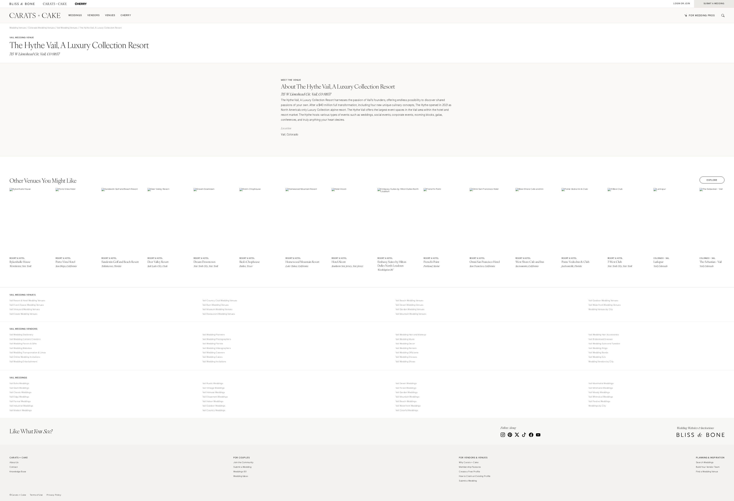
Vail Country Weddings (214, 410)
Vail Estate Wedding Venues (23, 314)
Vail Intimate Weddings (214, 392)
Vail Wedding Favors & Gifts (23, 343)
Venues (110, 15)
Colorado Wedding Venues (41, 28)
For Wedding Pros (702, 15)
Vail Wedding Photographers (217, 339)
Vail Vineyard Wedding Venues (25, 309)
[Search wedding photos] (81, 4)
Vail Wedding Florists (213, 343)
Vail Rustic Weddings (213, 383)
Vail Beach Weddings (406, 401)
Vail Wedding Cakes (212, 357)
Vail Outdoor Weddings (214, 406)
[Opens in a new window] (22, 4)
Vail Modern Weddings (21, 410)
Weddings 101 (240, 471)
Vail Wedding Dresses (406, 357)
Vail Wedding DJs (597, 357)
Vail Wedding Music (405, 339)
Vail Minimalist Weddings (601, 388)
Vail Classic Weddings (20, 392)
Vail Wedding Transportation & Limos (28, 352)
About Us (14, 462)
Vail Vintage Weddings (214, 388)
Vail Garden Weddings (407, 392)
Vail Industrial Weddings (21, 406)
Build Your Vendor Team (708, 467)
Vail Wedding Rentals (406, 348)
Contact (14, 467)
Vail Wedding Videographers (217, 348)
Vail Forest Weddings (406, 388)
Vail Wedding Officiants (407, 352)
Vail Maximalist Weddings (601, 383)
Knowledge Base (18, 471)
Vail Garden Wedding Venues (410, 309)
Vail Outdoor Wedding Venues (603, 300)
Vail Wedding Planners (214, 334)
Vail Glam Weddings (19, 388)
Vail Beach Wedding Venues (409, 300)
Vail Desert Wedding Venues (409, 305)
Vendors (93, 15)
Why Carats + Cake (469, 462)
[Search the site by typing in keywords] (721, 15)
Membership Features (470, 467)
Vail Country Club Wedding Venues (220, 300)
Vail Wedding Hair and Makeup (411, 334)
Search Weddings (705, 462)
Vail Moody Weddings (599, 392)
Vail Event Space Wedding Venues (27, 305)
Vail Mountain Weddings (407, 397)
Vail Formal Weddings (20, 401)
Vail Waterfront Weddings (408, 406)
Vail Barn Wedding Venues (216, 305)
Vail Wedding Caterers (214, 352)
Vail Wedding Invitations (214, 361)
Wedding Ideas (240, 476)
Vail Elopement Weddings (215, 397)
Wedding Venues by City (601, 309)
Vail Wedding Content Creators (25, 339)
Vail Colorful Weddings (407, 410)
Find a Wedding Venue (707, 471)
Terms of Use (36, 495)
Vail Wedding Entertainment (23, 361)
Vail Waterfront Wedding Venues (604, 305)
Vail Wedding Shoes (405, 361)
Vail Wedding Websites (21, 348)
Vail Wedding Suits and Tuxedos (604, 343)
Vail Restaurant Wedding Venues (219, 314)
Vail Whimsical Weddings (601, 397)
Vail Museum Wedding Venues (217, 309)
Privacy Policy (54, 495)
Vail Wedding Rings (598, 348)
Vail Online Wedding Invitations (25, 357)
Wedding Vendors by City (601, 361)
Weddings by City (597, 406)
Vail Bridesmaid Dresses (601, 339)
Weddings (75, 15)
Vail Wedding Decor (405, 343)
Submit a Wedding (242, 467)
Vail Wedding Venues (67, 28)
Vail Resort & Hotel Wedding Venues (27, 300)
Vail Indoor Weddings (213, 401)
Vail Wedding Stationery (21, 334)
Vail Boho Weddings (19, 383)
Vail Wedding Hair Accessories (604, 334)
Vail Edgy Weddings (19, 397)
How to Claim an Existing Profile (474, 476)
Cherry (126, 15)
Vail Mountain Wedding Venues (411, 314)
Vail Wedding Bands (598, 352)
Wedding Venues (18, 28)
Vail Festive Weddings (599, 401)
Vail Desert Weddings (406, 383)
